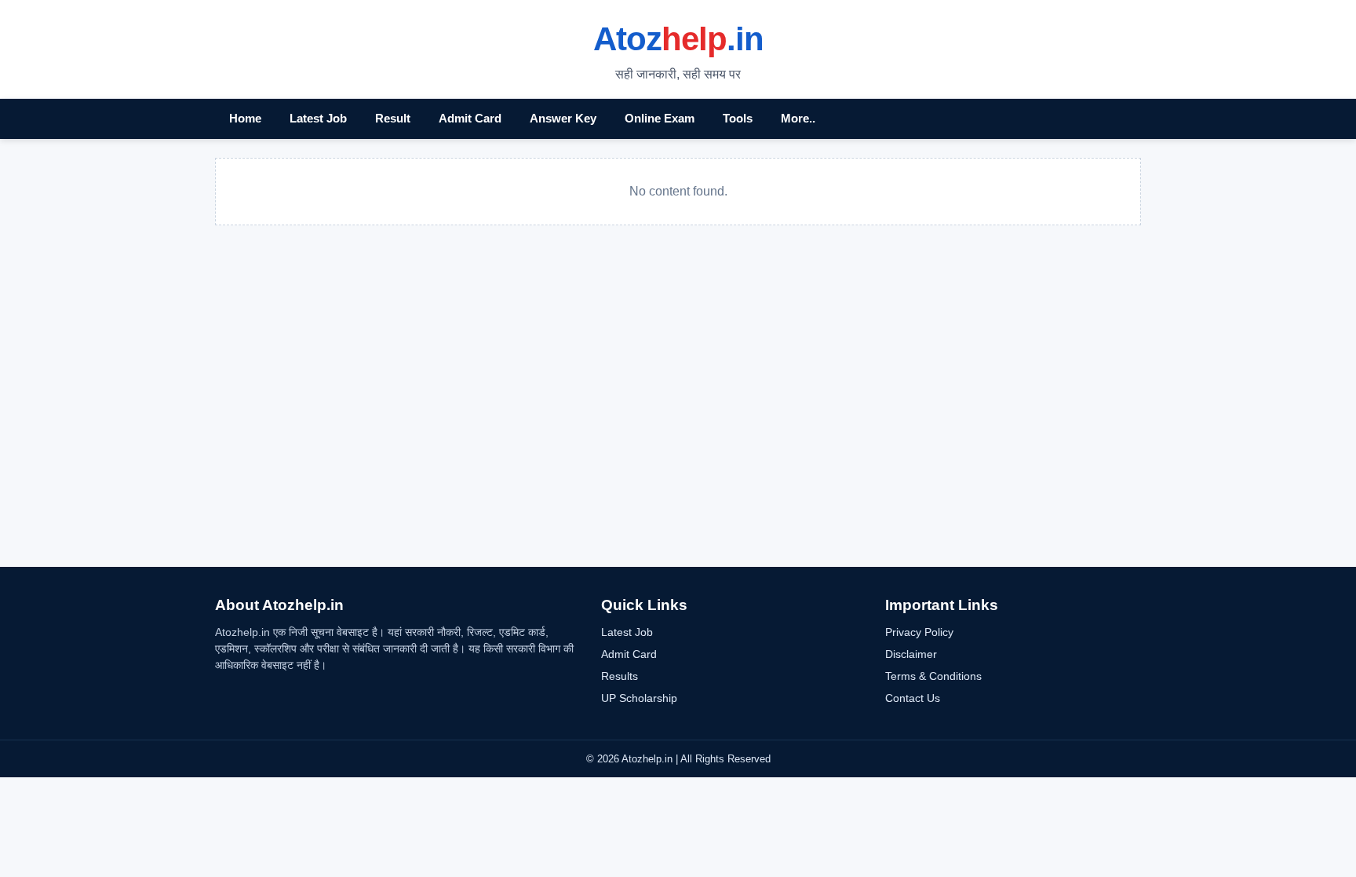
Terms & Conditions (933, 676)
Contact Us (912, 698)
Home (245, 118)
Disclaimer (911, 654)
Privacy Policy (919, 632)
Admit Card (470, 118)
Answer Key (563, 118)
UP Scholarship (639, 698)
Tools (738, 118)
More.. (798, 118)
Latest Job (318, 118)
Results (619, 676)
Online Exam (659, 118)
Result (392, 118)
